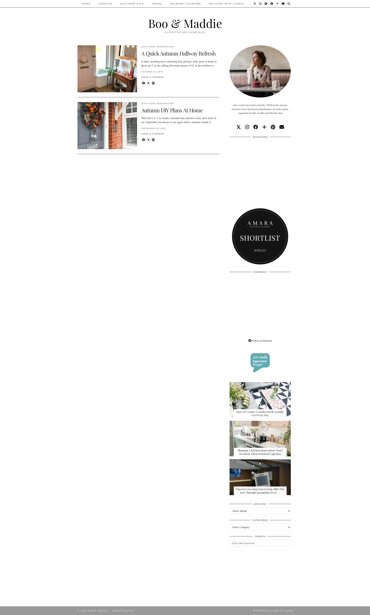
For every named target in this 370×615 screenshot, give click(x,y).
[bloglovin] (264, 127)
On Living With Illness (226, 3)
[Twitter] (254, 3)
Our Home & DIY (132, 3)
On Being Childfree (185, 3)
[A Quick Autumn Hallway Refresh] (107, 68)
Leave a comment (152, 77)
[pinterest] (273, 127)
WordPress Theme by (273, 610)
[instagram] (247, 127)
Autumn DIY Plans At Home (172, 110)
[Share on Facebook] (143, 83)
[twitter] (238, 127)
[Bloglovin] (277, 3)
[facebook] (255, 127)
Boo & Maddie (185, 23)
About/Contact (124, 610)
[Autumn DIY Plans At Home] (107, 125)
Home (86, 3)
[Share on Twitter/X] (148, 83)
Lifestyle (105, 3)
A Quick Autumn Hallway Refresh (178, 53)
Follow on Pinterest (261, 340)
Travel (157, 3)
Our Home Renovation (157, 46)
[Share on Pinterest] (153, 83)
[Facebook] (271, 3)
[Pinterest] (266, 3)
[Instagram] (260, 3)
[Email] (283, 3)
